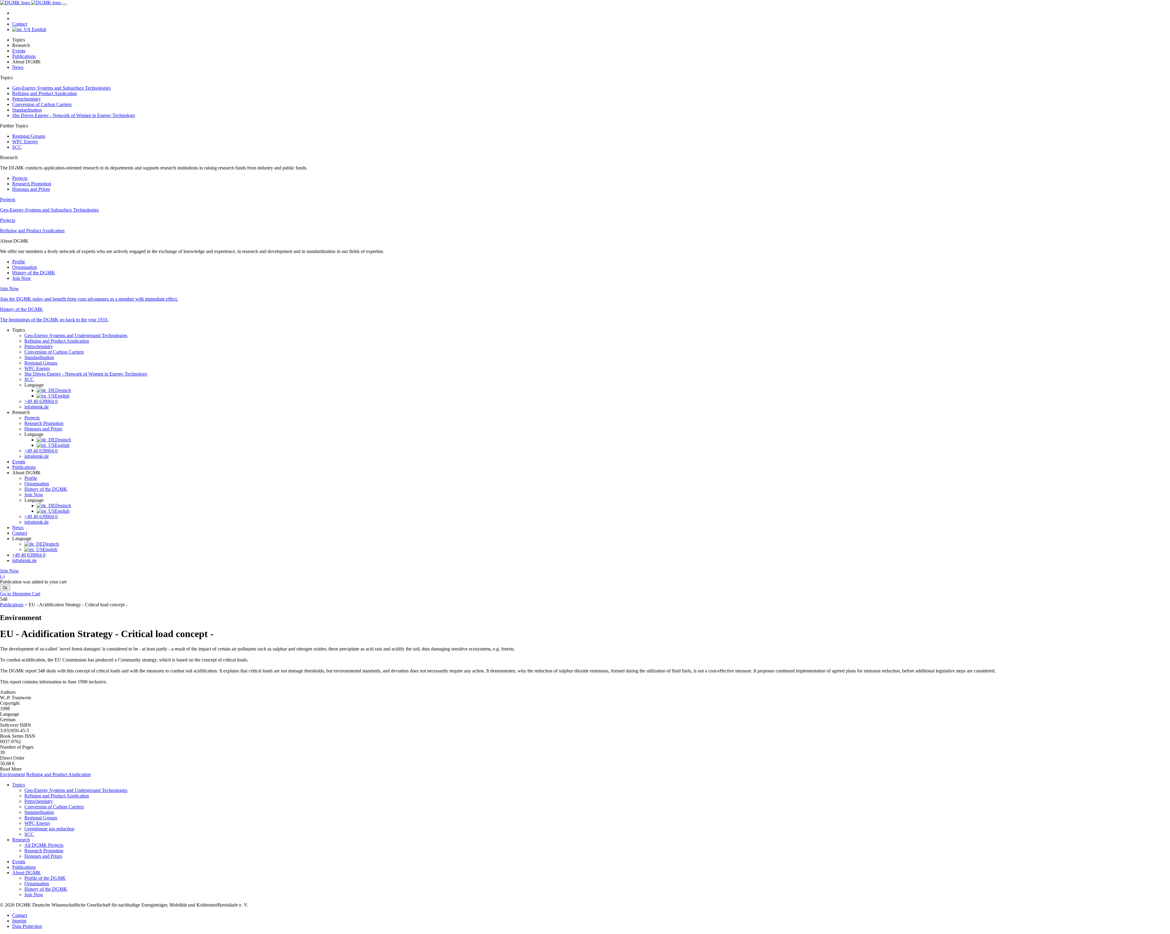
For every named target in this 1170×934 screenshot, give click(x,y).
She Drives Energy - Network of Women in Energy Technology (73, 115)
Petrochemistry (26, 99)
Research (21, 839)
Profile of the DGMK (45, 878)
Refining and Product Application (44, 93)
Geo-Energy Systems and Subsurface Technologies (61, 88)
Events (18, 50)
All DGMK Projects (43, 845)
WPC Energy (25, 141)
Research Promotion (31, 183)
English (38, 29)
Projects (19, 178)
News (17, 67)
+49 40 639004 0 (41, 401)
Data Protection (27, 926)
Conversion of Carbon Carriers (42, 104)
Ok (5, 588)
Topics (18, 784)
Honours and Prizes (31, 189)
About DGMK (26, 872)
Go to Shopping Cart (20, 593)
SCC (17, 147)
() (2, 576)
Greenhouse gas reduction (49, 828)
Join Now (21, 278)
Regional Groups (28, 136)
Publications (24, 56)
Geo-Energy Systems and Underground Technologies (75, 335)
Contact (19, 24)
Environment (12, 774)
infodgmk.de (36, 406)
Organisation (24, 267)
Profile (18, 261)
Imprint (19, 920)
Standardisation (27, 109)
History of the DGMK (33, 272)
